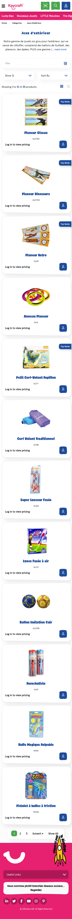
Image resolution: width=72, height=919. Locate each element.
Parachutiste (36, 684)
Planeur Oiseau (36, 133)
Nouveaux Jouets (27, 15)
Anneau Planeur (36, 316)
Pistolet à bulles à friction (36, 806)
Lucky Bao (8, 15)
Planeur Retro (36, 255)
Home (4, 23)
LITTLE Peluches (50, 15)
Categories (17, 23)
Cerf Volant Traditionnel (36, 439)
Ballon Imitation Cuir (36, 622)
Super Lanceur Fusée (36, 500)
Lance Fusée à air (36, 561)
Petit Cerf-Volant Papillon (36, 378)
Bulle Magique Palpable (36, 745)
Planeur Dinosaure (36, 194)
